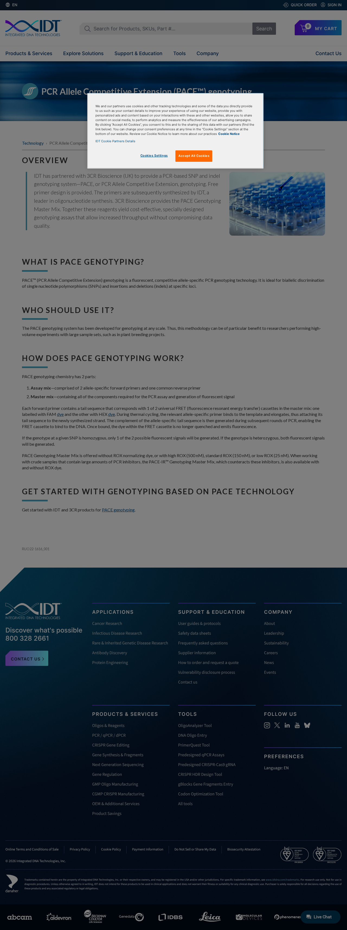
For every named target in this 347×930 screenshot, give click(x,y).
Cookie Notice (229, 134)
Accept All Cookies (193, 156)
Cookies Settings (154, 155)
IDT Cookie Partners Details (115, 141)
